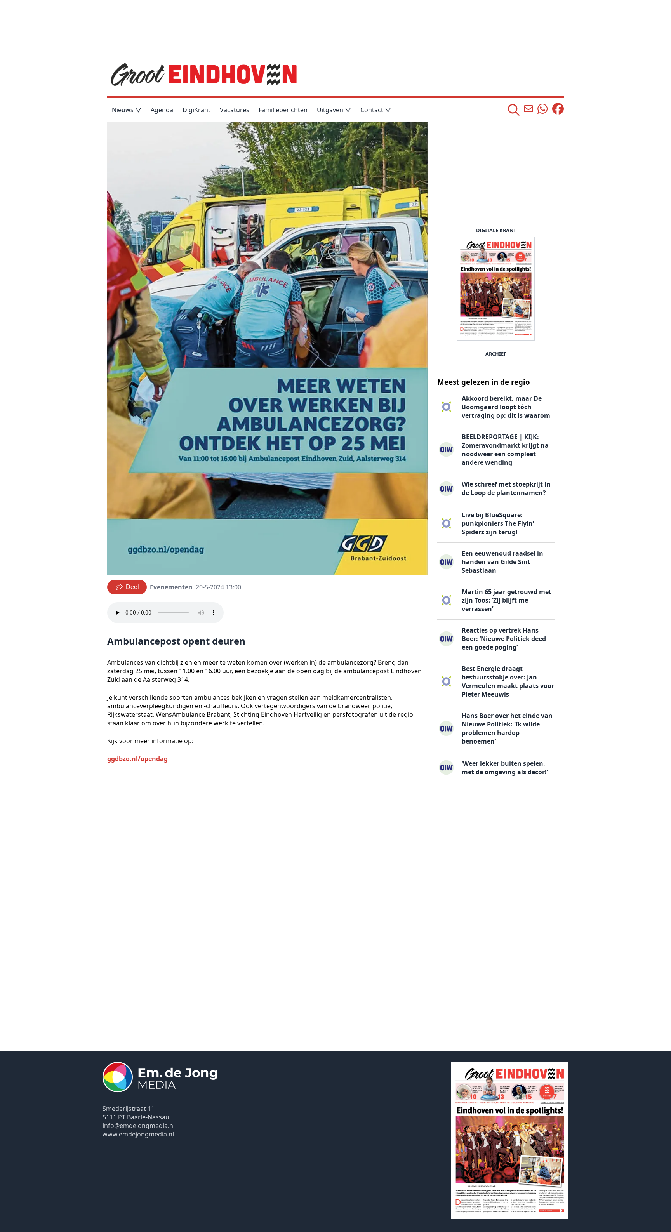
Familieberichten (283, 110)
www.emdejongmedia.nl (138, 1134)
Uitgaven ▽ (334, 110)
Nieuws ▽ (126, 110)
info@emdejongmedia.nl (139, 1125)
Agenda (162, 110)
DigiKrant (196, 110)
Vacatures (234, 110)
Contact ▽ (375, 110)
